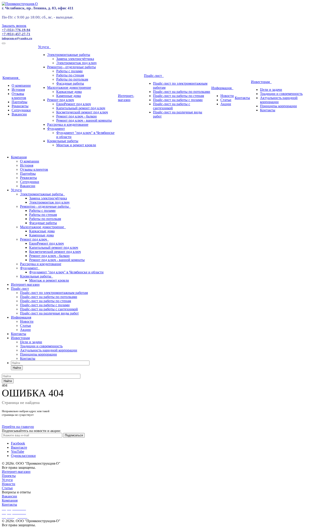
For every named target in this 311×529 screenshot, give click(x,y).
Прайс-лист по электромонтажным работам (54, 293)
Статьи (225, 100)
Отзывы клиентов (19, 96)
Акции (225, 104)
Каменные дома (68, 96)
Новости (227, 96)
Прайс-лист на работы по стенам (178, 96)
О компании (21, 85)
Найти (17, 367)
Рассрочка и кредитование (67, 124)
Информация (222, 88)
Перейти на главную (18, 427)
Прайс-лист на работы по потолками (181, 92)
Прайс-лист (154, 76)
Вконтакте (19, 447)
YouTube (17, 451)
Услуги (44, 47)
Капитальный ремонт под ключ (80, 108)
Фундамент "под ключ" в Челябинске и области (66, 272)
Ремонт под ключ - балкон (76, 116)
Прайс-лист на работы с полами (178, 100)
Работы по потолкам (72, 79)
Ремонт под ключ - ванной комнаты (84, 120)
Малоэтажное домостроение (69, 87)
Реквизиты (20, 106)
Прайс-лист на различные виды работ (49, 313)
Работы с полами (69, 71)
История (18, 90)
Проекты (9, 476)
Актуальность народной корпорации (48, 350)
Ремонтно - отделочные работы (71, 67)
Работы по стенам (70, 75)
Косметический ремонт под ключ (82, 112)
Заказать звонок (14, 26)
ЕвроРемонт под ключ (73, 104)
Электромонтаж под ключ (76, 63)
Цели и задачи (271, 90)
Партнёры (19, 102)
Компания (11, 78)
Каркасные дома (69, 92)
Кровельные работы (62, 141)
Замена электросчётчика (75, 59)
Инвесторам (261, 82)
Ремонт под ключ (60, 100)
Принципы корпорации (278, 106)
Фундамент (56, 129)
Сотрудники (21, 110)
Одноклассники (23, 456)
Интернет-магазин (126, 98)
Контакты (242, 98)
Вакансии (19, 114)
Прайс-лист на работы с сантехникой (171, 106)
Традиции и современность (281, 94)
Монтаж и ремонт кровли (76, 145)
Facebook (18, 443)
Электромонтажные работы (68, 55)
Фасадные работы (70, 83)
